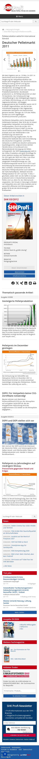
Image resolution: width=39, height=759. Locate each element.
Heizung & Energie (13, 29)
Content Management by (10, 755)
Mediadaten (16, 747)
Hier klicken (22, 730)
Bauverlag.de (6, 757)
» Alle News (7, 566)
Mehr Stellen (19, 612)
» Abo (21, 629)
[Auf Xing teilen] (22, 284)
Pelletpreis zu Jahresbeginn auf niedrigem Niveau (18, 464)
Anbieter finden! (20, 696)
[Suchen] (35, 21)
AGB (20, 749)
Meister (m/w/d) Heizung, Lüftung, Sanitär (17, 602)
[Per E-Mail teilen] (30, 283)
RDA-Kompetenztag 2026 (16, 551)
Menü (20, 16)
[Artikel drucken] (34, 283)
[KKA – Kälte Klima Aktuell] (7, 659)
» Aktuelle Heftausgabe (27, 625)
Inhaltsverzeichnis (19, 276)
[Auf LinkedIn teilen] (26, 284)
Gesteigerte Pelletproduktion (17, 301)
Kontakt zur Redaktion (9, 749)
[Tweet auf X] (17, 284)
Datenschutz (27, 749)
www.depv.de (25, 151)
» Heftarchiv (23, 627)
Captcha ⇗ (27, 732)
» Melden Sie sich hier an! (19, 735)
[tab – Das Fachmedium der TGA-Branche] (7, 650)
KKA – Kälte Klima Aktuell (18, 659)
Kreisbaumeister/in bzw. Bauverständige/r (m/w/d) (14, 578)
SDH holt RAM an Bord (15, 542)
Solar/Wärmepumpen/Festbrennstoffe (17, 31)
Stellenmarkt (5, 747)
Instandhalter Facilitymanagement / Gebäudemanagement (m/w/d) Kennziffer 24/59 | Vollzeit (18, 590)
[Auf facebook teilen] (13, 284)
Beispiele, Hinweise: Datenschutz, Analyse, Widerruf (19, 739)
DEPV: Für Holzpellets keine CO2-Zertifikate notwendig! (19, 394)
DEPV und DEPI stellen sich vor (18, 420)
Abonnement (19, 272)
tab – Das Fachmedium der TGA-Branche (20, 650)
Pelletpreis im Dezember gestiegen (15, 346)
